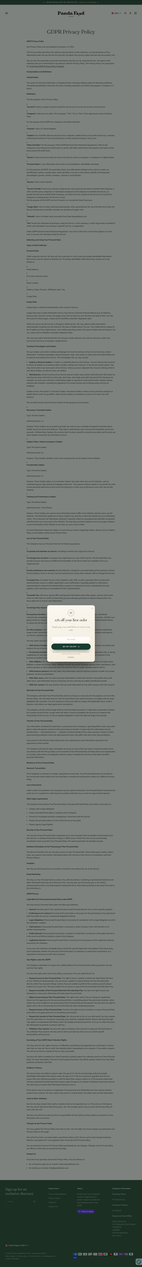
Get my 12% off (69, 647)
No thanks (71, 657)
